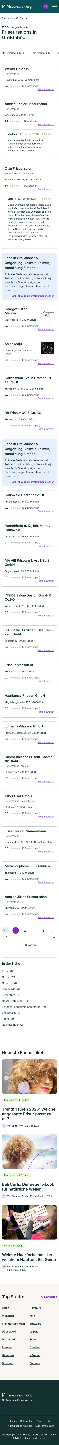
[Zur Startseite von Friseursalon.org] (16, 6)
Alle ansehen (49, 1296)
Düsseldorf (9, 1331)
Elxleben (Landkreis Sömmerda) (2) (24, 1006)
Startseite (7, 18)
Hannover (8, 1355)
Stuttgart (35, 1323)
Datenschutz (27, 1421)
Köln (32, 1315)
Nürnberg (35, 1355)
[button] (46, 6)
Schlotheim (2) (11, 1012)
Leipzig (34, 1331)
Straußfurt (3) (10, 995)
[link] (29, 79)
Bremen (7, 1347)
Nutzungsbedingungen (20, 1425)
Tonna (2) (8, 1018)
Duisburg (8, 1363)
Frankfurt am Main (13, 1323)
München (8, 1315)
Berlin (5, 1307)
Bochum (35, 1363)
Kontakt (14, 1421)
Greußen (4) (9, 983)
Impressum (48, 1425)
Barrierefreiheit (44, 1421)
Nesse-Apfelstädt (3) (15, 1001)
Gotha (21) (8, 977)
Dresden (35, 1347)
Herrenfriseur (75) (13, 53)
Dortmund (8, 1339)
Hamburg (35, 1307)
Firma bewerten (46, 89)
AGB (37, 1425)
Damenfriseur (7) (41, 53)
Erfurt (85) (8, 971)
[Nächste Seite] (53, 937)
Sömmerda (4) (11, 989)
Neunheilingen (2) (13, 1024)
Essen (33, 1339)
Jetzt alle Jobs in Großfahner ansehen (33, 295)
